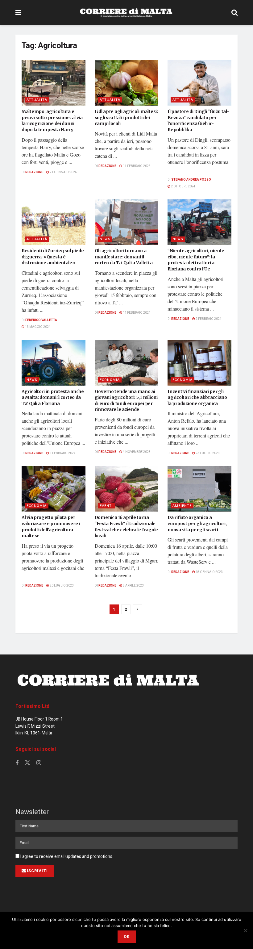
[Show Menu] (18, 12)
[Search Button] (234, 12)
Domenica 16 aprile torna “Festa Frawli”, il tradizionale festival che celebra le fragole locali (126, 526)
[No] (245, 930)
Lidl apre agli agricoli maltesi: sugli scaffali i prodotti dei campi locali (126, 117)
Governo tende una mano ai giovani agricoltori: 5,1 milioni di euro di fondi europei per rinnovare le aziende (126, 400)
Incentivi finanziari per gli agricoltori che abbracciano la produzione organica (197, 397)
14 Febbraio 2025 (136, 166)
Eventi (106, 505)
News (105, 239)
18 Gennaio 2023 (209, 572)
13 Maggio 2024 (37, 327)
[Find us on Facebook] (17, 763)
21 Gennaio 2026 (63, 172)
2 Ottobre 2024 (182, 186)
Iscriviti (37, 871)
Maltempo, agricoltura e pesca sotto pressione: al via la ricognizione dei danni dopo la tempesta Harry (52, 120)
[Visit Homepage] (126, 12)
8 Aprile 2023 (133, 585)
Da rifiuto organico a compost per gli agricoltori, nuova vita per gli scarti (197, 523)
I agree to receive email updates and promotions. (66, 856)
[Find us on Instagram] (38, 763)
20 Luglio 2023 (61, 585)
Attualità (37, 99)
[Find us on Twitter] (27, 763)
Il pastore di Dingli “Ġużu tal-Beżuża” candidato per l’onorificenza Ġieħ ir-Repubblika (198, 120)
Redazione (34, 172)
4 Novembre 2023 (136, 452)
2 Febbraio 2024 (208, 319)
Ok (127, 936)
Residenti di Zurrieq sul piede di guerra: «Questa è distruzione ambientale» (53, 256)
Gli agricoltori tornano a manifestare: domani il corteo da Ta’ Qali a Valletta (124, 256)
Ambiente (182, 505)
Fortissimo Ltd (32, 706)
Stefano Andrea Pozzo (191, 180)
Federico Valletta (41, 320)
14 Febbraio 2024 (136, 313)
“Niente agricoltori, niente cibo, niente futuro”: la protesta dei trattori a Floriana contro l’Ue (196, 260)
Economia (110, 380)
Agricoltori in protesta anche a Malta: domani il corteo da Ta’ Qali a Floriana (53, 397)
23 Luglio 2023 (207, 453)
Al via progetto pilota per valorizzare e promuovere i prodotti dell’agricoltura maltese (51, 526)
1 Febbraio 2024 (62, 453)
